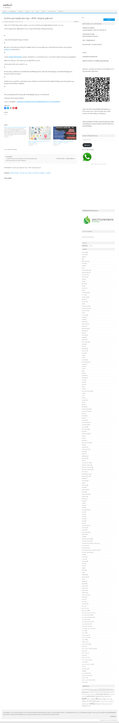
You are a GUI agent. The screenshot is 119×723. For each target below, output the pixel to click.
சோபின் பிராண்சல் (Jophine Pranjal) (89, 648)
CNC (83, 303)
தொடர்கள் (110, 703)
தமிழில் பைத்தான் (86, 703)
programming (84, 489)
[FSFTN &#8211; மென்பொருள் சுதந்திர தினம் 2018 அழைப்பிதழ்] (16, 132)
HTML (83, 382)
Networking (84, 458)
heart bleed (84, 377)
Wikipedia (100, 699)
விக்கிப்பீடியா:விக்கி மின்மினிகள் (88, 679)
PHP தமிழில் (84, 485)
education (84, 339)
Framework (84, 359)
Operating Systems (85, 476)
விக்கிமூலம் (84, 682)
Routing (83, 500)
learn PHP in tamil (86, 694)
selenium (83, 518)
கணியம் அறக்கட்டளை (52, 11)
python (89, 696)
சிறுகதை (112, 701)
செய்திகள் (84, 646)
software (83, 529)
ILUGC (83, 388)
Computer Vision (85, 306)
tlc (97, 698)
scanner (83, 505)
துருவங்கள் (106, 703)
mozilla (83, 451)
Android (83, 689)
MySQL (83, 453)
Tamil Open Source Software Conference (90, 543)
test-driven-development (87, 552)
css (82, 312)
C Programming (85, 292)
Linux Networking (85, 424)
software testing (85, 532)
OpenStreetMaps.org (86, 473)
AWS (83, 281)
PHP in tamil (110, 694)
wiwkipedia (84, 590)
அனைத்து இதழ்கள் (12, 11)
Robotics (83, 498)
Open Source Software (86, 467)
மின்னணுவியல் (84, 668)
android (83, 263)
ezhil (83, 355)
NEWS (83, 460)
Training (83, 559)
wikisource (84, 585)
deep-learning (102, 690)
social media (84, 527)
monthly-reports (85, 449)
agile (83, 256)
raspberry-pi (84, 496)
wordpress (84, 592)
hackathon (84, 375)
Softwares (84, 534)
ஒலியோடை (44, 11)
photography (84, 480)
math (83, 435)
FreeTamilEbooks (85, 362)
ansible (83, 265)
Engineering (84, 348)
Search (109, 19)
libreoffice (84, 415)
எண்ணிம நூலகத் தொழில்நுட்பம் (88, 612)
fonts (83, 357)
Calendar (83, 299)
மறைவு (83, 666)
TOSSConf (84, 556)
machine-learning (85, 433)
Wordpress (104, 699)
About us (61, 11)
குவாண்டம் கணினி (85, 637)
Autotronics (84, 276)
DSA (114, 690)
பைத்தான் (84, 661)
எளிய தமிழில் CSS (85, 619)
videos (83, 570)
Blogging (111, 689)
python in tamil (94, 696)
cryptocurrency (85, 310)
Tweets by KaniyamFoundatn (88, 237)
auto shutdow (84, 274)
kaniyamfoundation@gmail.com (105, 69)
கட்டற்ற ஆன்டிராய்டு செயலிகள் (87, 628)
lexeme (83, 413)
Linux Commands (85, 422)
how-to (83, 379)
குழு (32, 11)
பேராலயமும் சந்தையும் (86, 659)
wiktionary (84, 588)
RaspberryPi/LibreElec (15, 57)
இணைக (87, 145)
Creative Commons (85, 308)
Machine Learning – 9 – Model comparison (66, 158)
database (84, 321)
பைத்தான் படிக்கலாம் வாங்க (87, 664)
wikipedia (84, 583)
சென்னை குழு (8, 49)
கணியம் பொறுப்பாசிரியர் (9, 21)
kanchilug (83, 406)
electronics (85, 692)
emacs (83, 346)
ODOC (98, 694)
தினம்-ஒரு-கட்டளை (99, 703)
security (83, 516)
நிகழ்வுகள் (27, 11)
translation (84, 561)
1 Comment (75, 21)
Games (83, 366)
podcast (83, 487)
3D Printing (84, 252)
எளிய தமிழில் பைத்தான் (86, 626)
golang (83, 373)
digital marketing (85, 328)
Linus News (84, 420)
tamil (84, 698)
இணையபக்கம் (84, 608)
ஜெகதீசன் (84, 650)
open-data (84, 471)
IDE (82, 386)
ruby (83, 503)
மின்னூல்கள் (21, 11)
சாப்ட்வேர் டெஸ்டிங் (106, 701)
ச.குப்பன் (83, 639)
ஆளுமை (83, 606)
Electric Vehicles (85, 341)
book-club (84, 288)
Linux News (84, 426)
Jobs (83, 402)
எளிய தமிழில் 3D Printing (86, 614)
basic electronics (104, 689)
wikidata (83, 581)
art (82, 268)
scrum (83, 514)
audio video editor (85, 272)
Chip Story (84, 301)
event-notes (84, 350)
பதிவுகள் (37, 11)
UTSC (83, 565)
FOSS (89, 692)
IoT (82, 393)
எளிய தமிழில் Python (86, 623)
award (83, 279)
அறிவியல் (83, 601)
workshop (84, 597)
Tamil (83, 536)
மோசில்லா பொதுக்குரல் (86, 675)
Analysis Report (85, 261)
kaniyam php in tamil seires (98, 692)
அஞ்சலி (83, 599)
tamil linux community (86, 538)
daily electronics (95, 690)
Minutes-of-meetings (12, 149)
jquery (83, 404)
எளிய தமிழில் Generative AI (87, 621)
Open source (104, 694)
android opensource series (91, 689)
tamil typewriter (85, 547)
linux (90, 694)
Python (83, 491)
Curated (83, 317)
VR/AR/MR (84, 574)
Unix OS (83, 563)
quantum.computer (86, 494)
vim (82, 572)
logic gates (94, 694)
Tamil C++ (89, 699)
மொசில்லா (89, 705)
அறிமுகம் (4, 11)
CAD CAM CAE (84, 297)
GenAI (83, 368)
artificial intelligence (86, 270)
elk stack (83, 344)
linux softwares (85, 429)
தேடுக (83, 17)
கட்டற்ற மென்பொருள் (93, 701)
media (83, 438)
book (83, 285)
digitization (84, 330)
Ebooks (83, 337)
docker (83, 332)
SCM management (85, 509)
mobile (83, 444)
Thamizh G (93, 699)
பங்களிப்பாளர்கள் (85, 657)
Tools (83, 554)
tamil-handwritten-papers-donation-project (90, 550)
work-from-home (85, 594)
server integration (85, 525)
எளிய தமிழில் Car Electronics (87, 617)
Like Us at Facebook (87, 231)
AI (82, 259)
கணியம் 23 (84, 632)
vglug (83, 567)
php (82, 482)
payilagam (84, 478)
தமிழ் (92, 703)
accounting (84, 254)
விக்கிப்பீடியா (84, 677)
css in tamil (84, 315)
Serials (83, 520)
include (92, 692)
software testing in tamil (106, 696)
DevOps (83, 326)
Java (83, 397)
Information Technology (86, 391)
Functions (84, 364)
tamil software (85, 545)
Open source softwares (86, 469)
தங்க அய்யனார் (85, 653)
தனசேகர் (83, 655)
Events (83, 353)
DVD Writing (84, 335)
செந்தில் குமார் (84, 641)
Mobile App (84, 447)
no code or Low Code (86, 462)
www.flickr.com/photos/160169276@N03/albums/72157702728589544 (38, 101)
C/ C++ (83, 294)
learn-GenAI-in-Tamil (86, 411)
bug (82, 290)
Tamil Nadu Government (87, 541)
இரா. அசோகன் (85, 610)
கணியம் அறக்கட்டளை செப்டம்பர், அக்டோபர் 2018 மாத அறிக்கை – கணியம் (30, 173)
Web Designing (85, 576)
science (83, 507)
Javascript (84, 400)
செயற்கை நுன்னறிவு (85, 644)
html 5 (83, 384)
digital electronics (109, 690)
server (83, 523)
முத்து (83, 670)
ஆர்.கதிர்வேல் (84, 603)
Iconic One (102, 720)
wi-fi (83, 579)
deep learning (84, 323)
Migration (84, 440)
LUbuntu (83, 431)
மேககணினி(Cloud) (85, 673)
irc (82, 395)
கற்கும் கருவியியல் (85, 635)
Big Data (83, 283)
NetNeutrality (84, 456)
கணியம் (7, 4)
